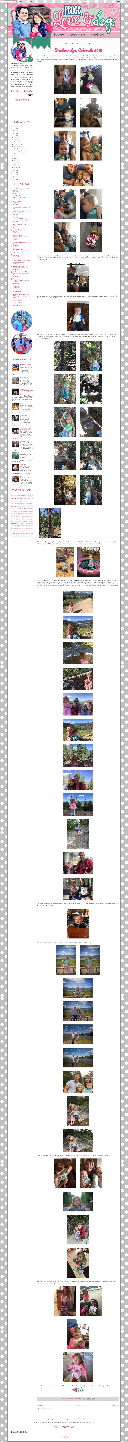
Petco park (18, 519)
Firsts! (14, 225)
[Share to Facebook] (93, 1399)
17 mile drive (16, 495)
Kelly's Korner (17, 201)
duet (24, 503)
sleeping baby (18, 530)
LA (16, 508)
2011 (14, 177)
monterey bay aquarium (16, 513)
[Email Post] (84, 1398)
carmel (17, 500)
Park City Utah (16, 203)
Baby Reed (16, 255)
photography (18, 521)
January (16, 167)
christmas (13, 501)
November (17, 139)
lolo (17, 509)
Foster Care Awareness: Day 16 (21, 251)
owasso (31, 516)
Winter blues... (16, 256)
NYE (21, 476)
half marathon (30, 505)
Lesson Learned (24, 415)
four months (16, 505)
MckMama (15, 217)
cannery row (30, 498)
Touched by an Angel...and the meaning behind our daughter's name (26, 391)
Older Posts (115, 1405)
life (30, 508)
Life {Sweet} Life (17, 249)
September (17, 144)
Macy (21, 403)
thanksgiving (13, 531)
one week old (17, 516)
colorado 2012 (19, 501)
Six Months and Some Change (20, 267)
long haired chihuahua (23, 509)
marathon (19, 511)
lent (27, 508)
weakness (20, 535)
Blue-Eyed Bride (17, 235)
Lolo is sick (23, 464)
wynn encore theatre (20, 536)
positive (31, 521)
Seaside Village (29, 528)
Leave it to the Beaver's (19, 266)
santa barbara (25, 526)
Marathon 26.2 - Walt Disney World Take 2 (25, 429)
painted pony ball (29, 518)
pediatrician (13, 519)
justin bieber (13, 508)
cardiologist (13, 500)
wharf (24, 535)
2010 (14, 179)
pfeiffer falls (24, 519)
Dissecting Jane (17, 300)
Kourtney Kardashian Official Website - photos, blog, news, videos (21, 296)
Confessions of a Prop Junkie (21, 260)
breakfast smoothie (22, 496)
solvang (25, 530)
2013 (14, 172)
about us (80, 35)
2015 (14, 135)
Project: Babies (17, 291)
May (15, 158)
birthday (31, 495)
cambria (24, 498)
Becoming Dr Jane (18, 305)
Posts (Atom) (48, 1408)
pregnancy (15, 523)
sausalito (19, 528)
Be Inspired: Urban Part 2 (19, 262)
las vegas (24, 508)
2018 (14, 128)
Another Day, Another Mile (20, 272)
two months (30, 531)
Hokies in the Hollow (19, 229)
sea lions (24, 528)
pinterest (25, 521)
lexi (29, 508)
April (15, 160)
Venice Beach (26, 533)
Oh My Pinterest (24, 453)
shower (12, 530)
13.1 (12, 495)
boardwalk (13, 496)
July (15, 149)
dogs (18, 503)
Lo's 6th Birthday (24, 441)
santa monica (14, 528)
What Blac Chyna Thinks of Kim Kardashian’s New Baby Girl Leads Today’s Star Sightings (21, 211)
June (15, 156)
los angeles (30, 509)
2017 (14, 131)
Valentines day (19, 533)
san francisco (18, 526)
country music (26, 501)
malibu (15, 511)
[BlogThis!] (89, 1399)
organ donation (25, 516)
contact (103, 35)
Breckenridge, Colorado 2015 (78, 50)
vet (29, 533)
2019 (14, 126)
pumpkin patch (24, 523)
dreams (21, 503)
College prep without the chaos (20, 197)
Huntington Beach (29, 506)
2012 (14, 174)
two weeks (13, 533)
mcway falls (25, 511)
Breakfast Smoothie (25, 364)
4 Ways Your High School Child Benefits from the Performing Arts (21, 219)
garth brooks (23, 505)
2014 (14, 170)
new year (29, 514)
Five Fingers (16, 287)
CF (27, 500)
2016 (14, 133)
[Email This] (87, 1399)
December (17, 137)
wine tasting (13, 536)
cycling (31, 501)
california (30, 496)
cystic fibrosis (13, 503)
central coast (23, 500)
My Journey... (16, 279)
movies (15, 514)
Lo (15, 510)
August (16, 146)
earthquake (28, 503)
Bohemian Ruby (17, 302)
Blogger (67, 1437)
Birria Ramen (16, 191)
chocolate (31, 500)
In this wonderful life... (19, 224)
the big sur (19, 531)
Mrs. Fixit (20, 514)
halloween (13, 506)
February (16, 165)
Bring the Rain (17, 286)
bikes (28, 495)
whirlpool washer (29, 535)
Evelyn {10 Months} (17, 245)
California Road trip (16, 498)
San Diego (28, 525)
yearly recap (27, 536)
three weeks (25, 531)
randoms (31, 523)
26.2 (20, 495)
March (16, 162)
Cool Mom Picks (17, 196)
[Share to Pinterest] (94, 1399)
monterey (31, 511)
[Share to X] (91, 1399)
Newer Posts (41, 1405)
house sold (22, 506)
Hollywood (17, 506)
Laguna (19, 508)
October (16, 142)
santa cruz (30, 526)
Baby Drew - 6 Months (19, 153)
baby (24, 495)
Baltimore (15, 231)
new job (24, 514)
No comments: (78, 1398)
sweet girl (30, 530)
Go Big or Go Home (25, 377)
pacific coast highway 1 (17, 518)
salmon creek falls (21, 525)
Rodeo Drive (13, 525)
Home (60, 35)
